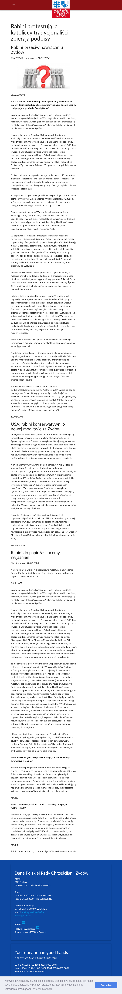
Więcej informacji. (43, 989)
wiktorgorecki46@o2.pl (33, 912)
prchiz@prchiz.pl (22, 916)
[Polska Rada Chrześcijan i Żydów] (61, 11)
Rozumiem (106, 985)
